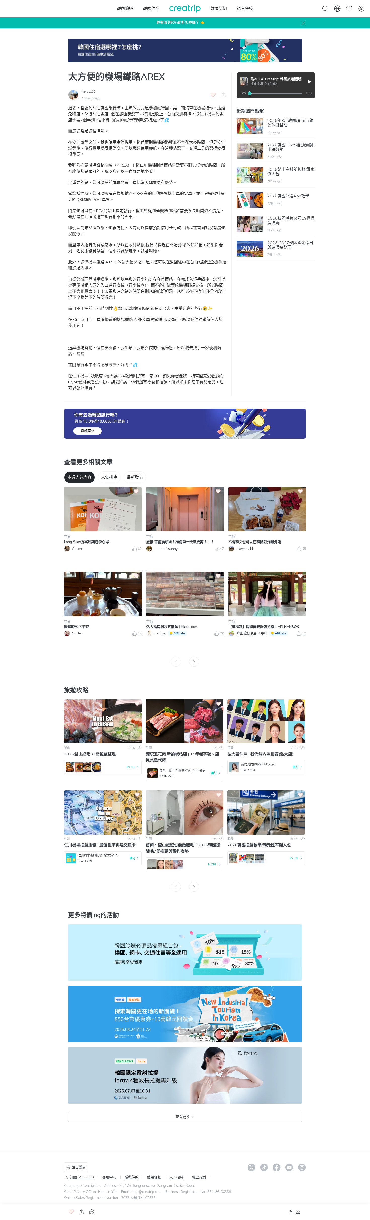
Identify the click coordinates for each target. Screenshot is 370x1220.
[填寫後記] (185, 424)
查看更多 (182, 1116)
